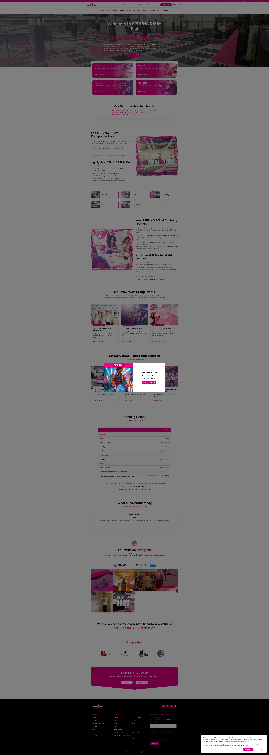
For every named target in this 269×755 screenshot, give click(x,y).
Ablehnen (259, 749)
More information (149, 382)
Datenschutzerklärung (243, 741)
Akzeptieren (248, 749)
